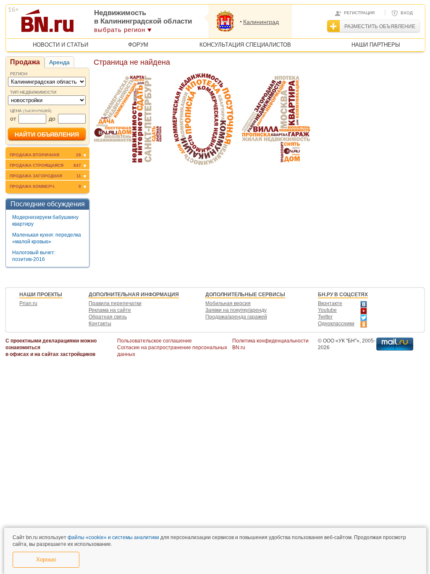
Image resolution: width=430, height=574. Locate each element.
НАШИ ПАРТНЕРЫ (375, 45)
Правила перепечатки (115, 303)
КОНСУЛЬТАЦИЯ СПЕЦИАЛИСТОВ (245, 45)
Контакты (100, 323)
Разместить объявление (379, 26)
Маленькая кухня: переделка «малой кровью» (46, 238)
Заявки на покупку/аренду (236, 310)
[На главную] (88, 23)
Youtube (327, 310)
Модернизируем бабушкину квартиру (45, 220)
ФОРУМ (138, 45)
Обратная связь (108, 316)
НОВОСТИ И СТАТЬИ (60, 45)
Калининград (261, 21)
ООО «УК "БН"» (341, 341)
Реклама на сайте (110, 310)
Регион (18, 73)
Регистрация (359, 13)
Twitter (325, 316)
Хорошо (46, 559)
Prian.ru (28, 303)
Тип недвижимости (33, 92)
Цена (31, 110)
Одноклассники (336, 323)
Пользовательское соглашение (154, 341)
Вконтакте (330, 303)
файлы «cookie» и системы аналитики (113, 537)
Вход (407, 13)
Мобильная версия (228, 303)
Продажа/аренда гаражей (236, 316)
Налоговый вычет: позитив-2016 (33, 256)
